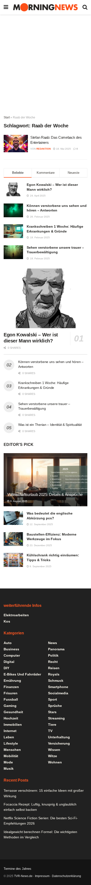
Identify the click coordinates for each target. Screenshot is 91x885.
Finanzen (11, 687)
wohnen (55, 762)
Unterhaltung (59, 737)
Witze (52, 756)
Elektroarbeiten (16, 615)
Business (11, 649)
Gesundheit (13, 712)
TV (50, 731)
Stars (52, 712)
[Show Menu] (6, 7)
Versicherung (59, 743)
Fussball (11, 699)
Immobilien (13, 724)
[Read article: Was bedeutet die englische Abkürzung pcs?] (13, 518)
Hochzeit (11, 718)
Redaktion (43, 148)
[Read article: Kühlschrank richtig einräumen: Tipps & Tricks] (13, 560)
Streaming (56, 718)
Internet (10, 731)
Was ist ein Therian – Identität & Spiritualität (50, 425)
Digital (9, 662)
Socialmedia (58, 693)
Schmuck (55, 680)
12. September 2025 (41, 524)
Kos (7, 621)
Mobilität (11, 756)
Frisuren (10, 693)
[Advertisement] (45, 62)
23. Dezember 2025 (40, 545)
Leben (9, 737)
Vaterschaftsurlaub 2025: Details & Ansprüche (45, 495)
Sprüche (55, 706)
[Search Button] (85, 7)
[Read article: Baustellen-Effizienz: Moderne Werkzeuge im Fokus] (13, 539)
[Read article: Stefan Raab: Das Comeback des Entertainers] (16, 143)
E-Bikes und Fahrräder (22, 674)
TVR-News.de (23, 876)
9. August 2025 (18, 501)
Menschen (12, 750)
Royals (53, 674)
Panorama (56, 649)
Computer (12, 655)
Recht (53, 662)
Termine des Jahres (17, 868)
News (52, 643)
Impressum (42, 876)
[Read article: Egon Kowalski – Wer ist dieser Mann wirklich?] (45, 298)
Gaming (10, 706)
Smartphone (58, 687)
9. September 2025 (40, 566)
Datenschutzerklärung (66, 876)
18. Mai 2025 (63, 148)
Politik (53, 655)
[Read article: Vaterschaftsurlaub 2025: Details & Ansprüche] (45, 483)
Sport (52, 699)
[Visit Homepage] (45, 7)
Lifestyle (11, 743)
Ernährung (12, 680)
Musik (9, 768)
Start (7, 117)
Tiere (52, 724)
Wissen (54, 750)
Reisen (53, 668)
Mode (8, 762)
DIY (6, 668)
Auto (8, 643)
